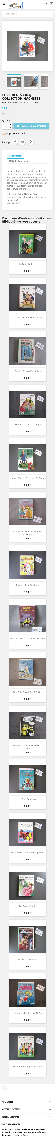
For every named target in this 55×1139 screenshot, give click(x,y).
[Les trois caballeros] (27, 779)
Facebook (4, 1087)
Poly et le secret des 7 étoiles (27, 692)
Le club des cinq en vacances (27, 317)
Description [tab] (15, 155)
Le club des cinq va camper (27, 424)
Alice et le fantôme (27, 959)
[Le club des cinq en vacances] (27, 297)
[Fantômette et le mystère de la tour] (27, 618)
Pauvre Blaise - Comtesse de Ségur (27, 478)
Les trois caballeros (27, 799)
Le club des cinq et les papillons (27, 852)
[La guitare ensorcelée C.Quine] (27, 351)
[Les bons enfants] (27, 886)
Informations (10, 1124)
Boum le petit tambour (27, 585)
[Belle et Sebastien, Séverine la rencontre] (27, 511)
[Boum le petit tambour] (27, 565)
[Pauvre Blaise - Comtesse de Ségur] (27, 458)
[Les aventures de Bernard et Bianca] (27, 993)
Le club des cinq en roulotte (27, 1066)
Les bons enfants (27, 906)
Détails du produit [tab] (19, 160)
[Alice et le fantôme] (27, 939)
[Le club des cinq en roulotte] (27, 1046)
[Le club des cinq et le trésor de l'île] (27, 725)
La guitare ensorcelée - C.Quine (27, 371)
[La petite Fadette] (27, 244)
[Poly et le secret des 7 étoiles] (27, 672)
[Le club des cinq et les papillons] (27, 832)
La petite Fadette (27, 264)
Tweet (23, 142)
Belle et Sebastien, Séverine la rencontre (27, 533)
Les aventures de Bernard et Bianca (27, 1013)
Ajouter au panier (31, 126)
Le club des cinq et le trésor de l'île (27, 747)
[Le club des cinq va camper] (27, 404)
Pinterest (30, 142)
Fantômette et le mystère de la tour (28, 638)
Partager (15, 142)
